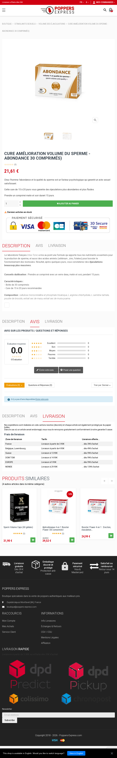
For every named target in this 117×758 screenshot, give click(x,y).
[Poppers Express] (58, 10)
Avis (39, 246)
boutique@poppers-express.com (22, 607)
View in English (76, 753)
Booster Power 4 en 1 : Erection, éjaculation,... (96, 528)
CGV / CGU (46, 632)
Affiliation (45, 643)
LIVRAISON (57, 246)
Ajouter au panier (69, 203)
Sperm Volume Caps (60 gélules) (18, 527)
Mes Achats (8, 626)
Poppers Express (15, 588)
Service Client (9, 632)
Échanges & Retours (51, 626)
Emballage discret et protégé (48, 564)
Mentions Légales (50, 637)
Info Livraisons (48, 620)
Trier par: (98, 385)
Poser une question (72, 370)
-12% (69, 494)
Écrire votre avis (46, 370)
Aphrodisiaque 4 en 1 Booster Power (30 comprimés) (56, 528)
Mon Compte (8, 620)
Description (16, 245)
